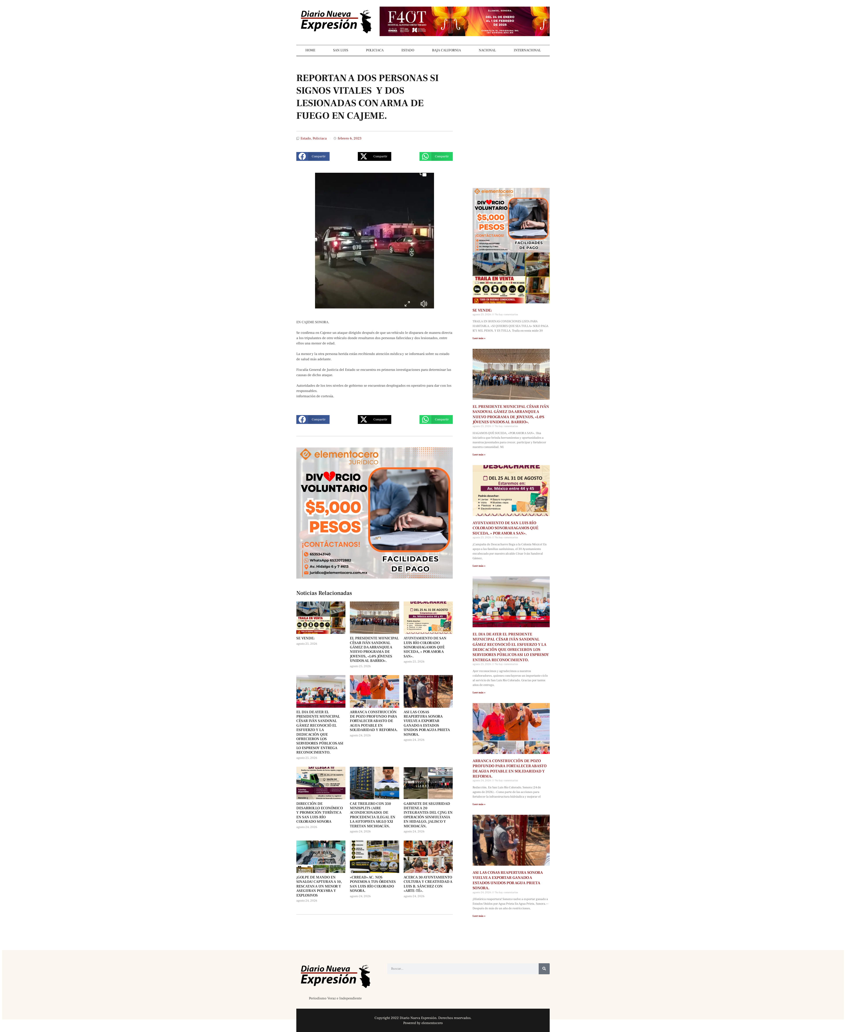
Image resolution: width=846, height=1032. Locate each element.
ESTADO (407, 50)
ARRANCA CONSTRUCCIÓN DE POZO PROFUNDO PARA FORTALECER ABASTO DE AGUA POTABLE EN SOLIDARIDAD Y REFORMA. (374, 721)
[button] (313, 156)
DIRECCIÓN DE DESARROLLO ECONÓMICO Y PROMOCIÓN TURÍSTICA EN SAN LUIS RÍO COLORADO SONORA (319, 812)
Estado (306, 138)
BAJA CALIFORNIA (446, 50)
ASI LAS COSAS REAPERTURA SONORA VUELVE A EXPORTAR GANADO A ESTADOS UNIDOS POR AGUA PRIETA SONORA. (427, 723)
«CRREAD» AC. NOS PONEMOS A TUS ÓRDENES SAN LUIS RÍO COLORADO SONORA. (373, 884)
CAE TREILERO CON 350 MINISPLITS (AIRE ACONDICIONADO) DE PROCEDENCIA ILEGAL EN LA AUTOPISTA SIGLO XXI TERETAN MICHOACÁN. (372, 815)
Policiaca (320, 138)
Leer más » (479, 338)
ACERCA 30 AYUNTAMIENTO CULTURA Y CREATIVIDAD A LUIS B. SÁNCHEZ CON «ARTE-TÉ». (428, 884)
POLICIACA (375, 50)
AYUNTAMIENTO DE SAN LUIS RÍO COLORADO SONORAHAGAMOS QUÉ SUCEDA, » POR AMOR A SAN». (425, 647)
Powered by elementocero (423, 1023)
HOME (310, 50)
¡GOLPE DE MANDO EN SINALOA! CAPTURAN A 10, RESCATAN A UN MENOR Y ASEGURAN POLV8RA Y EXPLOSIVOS (319, 886)
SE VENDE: (305, 638)
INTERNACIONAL (527, 50)
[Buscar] (544, 968)
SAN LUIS (340, 50)
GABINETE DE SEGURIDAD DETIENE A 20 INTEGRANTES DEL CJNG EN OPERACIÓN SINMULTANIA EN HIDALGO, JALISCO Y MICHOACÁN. (428, 815)
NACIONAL (487, 50)
